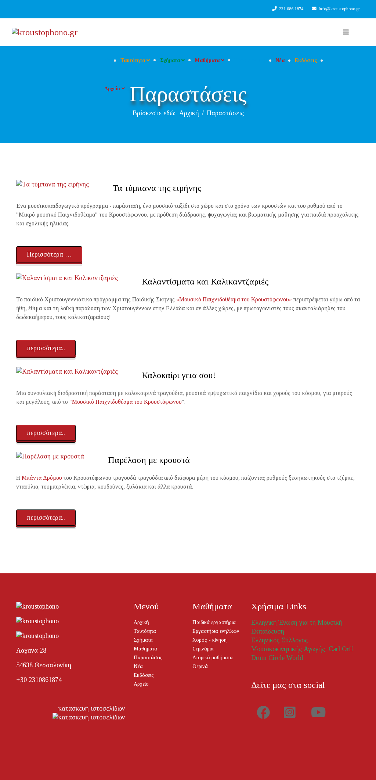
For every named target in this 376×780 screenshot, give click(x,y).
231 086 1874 (291, 8)
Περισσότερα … (49, 254)
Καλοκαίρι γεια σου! (179, 375)
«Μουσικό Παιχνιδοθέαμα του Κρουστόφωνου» (234, 299)
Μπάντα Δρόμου (42, 478)
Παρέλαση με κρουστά (149, 460)
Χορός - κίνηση (209, 640)
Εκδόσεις (306, 60)
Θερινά (200, 666)
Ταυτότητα (132, 60)
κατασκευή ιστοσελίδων (91, 708)
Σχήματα (170, 60)
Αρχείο (112, 88)
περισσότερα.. (46, 348)
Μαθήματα (207, 60)
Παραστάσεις (250, 60)
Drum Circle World (277, 657)
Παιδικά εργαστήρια (214, 622)
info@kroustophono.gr (339, 8)
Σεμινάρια (203, 649)
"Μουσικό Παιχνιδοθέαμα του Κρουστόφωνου (125, 402)
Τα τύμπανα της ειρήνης (157, 188)
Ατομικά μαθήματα (212, 657)
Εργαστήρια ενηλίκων (215, 631)
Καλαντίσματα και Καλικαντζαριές (205, 281)
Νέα (280, 60)
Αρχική (189, 113)
